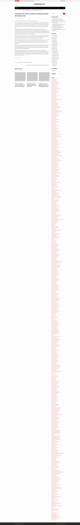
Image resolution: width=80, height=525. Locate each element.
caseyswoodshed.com (54, 368)
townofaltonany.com (54, 334)
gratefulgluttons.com (54, 246)
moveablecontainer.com (55, 141)
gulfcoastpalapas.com (54, 385)
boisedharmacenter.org (55, 237)
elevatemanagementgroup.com (56, 496)
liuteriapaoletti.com (54, 337)
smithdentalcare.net (54, 516)
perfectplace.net (53, 229)
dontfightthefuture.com (55, 164)
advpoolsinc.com (54, 363)
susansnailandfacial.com (55, 405)
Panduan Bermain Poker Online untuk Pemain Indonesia (24, 62)
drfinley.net (53, 498)
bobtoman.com (53, 123)
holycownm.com (53, 349)
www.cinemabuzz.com (54, 447)
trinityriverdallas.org (54, 227)
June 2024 (53, 62)
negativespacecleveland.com (55, 336)
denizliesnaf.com (54, 370)
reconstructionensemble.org (55, 345)
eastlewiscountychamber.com (56, 265)
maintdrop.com (53, 122)
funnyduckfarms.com (39, 4)
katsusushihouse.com (54, 287)
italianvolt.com (53, 181)
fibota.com (53, 468)
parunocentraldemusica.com (55, 470)
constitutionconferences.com (56, 371)
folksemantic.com (54, 178)
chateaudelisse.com (54, 133)
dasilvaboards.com (54, 268)
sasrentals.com (53, 204)
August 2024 (54, 59)
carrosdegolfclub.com (54, 154)
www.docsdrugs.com (54, 426)
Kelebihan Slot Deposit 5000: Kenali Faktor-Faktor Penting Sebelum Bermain (44, 85)
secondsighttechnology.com (55, 205)
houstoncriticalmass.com (55, 260)
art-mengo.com (53, 315)
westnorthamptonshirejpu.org (56, 136)
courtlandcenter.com (54, 356)
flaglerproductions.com (55, 272)
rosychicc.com (53, 241)
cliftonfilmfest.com (54, 168)
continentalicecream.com (55, 274)
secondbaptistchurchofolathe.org (56, 505)
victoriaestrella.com (54, 354)
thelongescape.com (54, 320)
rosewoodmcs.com (54, 449)
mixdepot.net (53, 448)
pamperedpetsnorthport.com (56, 190)
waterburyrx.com (54, 362)
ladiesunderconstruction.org (55, 147)
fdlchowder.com (53, 428)
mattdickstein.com (54, 397)
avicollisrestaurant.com (55, 358)
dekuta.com (53, 446)
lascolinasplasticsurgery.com (55, 432)
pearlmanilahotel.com (54, 121)
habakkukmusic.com (54, 400)
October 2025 (54, 45)
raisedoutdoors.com (54, 170)
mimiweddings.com (54, 514)
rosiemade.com (53, 191)
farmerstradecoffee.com (55, 392)
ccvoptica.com (53, 440)
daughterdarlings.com (54, 85)
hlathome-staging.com (54, 209)
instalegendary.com (54, 109)
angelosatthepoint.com (55, 364)
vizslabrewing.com (54, 183)
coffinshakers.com (54, 302)
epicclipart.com (53, 120)
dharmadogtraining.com (55, 509)
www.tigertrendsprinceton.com (56, 407)
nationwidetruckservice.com (55, 350)
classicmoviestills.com (54, 251)
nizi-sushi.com (53, 314)
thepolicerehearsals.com (55, 262)
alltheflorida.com (54, 483)
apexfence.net (53, 519)
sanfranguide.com (54, 257)
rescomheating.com (54, 512)
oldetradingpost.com (54, 146)
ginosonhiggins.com (54, 328)
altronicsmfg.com (54, 97)
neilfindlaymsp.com (54, 357)
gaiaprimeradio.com (54, 316)
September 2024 (54, 58)
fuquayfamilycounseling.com (55, 503)
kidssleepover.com (54, 100)
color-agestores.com (54, 238)
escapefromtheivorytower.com (56, 160)
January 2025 (54, 52)
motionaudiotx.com (54, 510)
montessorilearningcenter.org (56, 479)
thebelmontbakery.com (55, 104)
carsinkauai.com (53, 486)
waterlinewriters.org (54, 387)
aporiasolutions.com (54, 383)
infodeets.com (53, 86)
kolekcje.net (53, 224)
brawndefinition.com (54, 273)
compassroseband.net (54, 376)
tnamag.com (53, 379)
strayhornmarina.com (54, 271)
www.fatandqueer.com (54, 419)
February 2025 (54, 51)
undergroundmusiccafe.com (55, 517)
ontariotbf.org (53, 108)
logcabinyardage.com (54, 393)
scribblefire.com (53, 231)
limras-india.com (53, 80)
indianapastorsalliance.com (55, 365)
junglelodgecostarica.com (55, 322)
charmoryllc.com (54, 258)
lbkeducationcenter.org (55, 226)
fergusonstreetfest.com (55, 480)
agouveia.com (53, 504)
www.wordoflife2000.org (55, 175)
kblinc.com (53, 188)
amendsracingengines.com (55, 417)
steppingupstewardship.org (55, 439)
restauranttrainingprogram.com (56, 215)
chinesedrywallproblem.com (55, 340)
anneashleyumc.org (54, 420)
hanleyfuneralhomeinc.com (55, 195)
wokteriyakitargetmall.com (55, 210)
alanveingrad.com (54, 327)
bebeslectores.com (54, 148)
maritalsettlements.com (55, 330)
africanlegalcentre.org (54, 286)
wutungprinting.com (54, 329)
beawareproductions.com (55, 299)
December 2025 (54, 44)
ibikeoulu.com (53, 301)
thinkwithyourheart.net (55, 171)
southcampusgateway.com (55, 132)
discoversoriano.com (54, 253)
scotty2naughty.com (54, 295)
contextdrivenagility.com (55, 300)
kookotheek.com (54, 129)
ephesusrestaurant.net (54, 462)
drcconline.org (53, 359)
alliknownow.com (54, 264)
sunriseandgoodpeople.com (55, 338)
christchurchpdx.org (54, 278)
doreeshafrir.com (54, 296)
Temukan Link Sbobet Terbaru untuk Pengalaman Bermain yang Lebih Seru (20, 85)
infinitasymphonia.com (54, 285)
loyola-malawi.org (54, 240)
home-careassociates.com (55, 233)
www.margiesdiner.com (55, 427)
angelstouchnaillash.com (55, 199)
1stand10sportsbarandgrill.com (56, 197)
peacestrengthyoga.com (55, 413)
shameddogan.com (54, 389)
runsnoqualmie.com (54, 425)
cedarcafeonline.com (54, 90)
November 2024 (54, 55)
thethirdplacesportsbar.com (55, 461)
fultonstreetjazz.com (54, 139)
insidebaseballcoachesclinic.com (56, 484)
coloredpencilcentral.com (55, 167)
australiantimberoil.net (54, 149)
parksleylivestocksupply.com (55, 236)
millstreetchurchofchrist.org (55, 487)
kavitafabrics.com (54, 347)
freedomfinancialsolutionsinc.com (56, 414)
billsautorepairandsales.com (55, 476)
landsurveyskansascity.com (55, 421)
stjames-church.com (54, 294)
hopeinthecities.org (54, 245)
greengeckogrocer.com (55, 208)
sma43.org (53, 434)
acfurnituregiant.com (54, 91)
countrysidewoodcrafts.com (55, 106)
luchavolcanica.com (54, 348)
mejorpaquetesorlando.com (55, 196)
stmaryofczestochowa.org (55, 303)
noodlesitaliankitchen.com (55, 112)
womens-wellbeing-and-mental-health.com (58, 219)
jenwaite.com (53, 495)
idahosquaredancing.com (55, 176)
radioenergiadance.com (55, 128)
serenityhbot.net (53, 403)
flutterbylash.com (54, 491)
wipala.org (53, 239)
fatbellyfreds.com (54, 465)
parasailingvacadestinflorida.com (56, 488)
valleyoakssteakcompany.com (56, 366)
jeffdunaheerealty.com (54, 412)
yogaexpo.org (53, 232)
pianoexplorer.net (54, 456)
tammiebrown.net (54, 317)
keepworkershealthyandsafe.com (56, 111)
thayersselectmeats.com (55, 382)
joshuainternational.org (55, 404)
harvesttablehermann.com (55, 153)
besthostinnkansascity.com (55, 515)
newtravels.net (53, 101)
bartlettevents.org (54, 140)
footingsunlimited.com (54, 424)
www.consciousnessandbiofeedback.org (57, 453)
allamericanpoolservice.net (55, 216)
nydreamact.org (53, 113)
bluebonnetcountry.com (55, 119)
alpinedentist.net (54, 127)
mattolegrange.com (54, 321)
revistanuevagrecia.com (55, 293)
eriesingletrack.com (54, 189)
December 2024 (54, 54)
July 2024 (53, 61)
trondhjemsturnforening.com (56, 473)
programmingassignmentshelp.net (56, 99)
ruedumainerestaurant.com (55, 289)
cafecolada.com (53, 252)
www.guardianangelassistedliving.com (57, 472)
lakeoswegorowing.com (55, 502)
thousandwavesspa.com (55, 355)
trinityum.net (53, 459)
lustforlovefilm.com (54, 282)
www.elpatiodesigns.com (55, 466)
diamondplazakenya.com (55, 474)
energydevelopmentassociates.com (56, 155)
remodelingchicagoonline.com (56, 435)
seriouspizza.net (53, 375)
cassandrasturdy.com (54, 248)
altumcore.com (53, 377)
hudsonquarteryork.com (55, 467)
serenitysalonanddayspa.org (55, 88)
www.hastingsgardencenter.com (56, 455)
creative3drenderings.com (55, 391)
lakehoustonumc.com (54, 399)
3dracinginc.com (53, 259)
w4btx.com (53, 198)
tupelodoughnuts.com (54, 192)
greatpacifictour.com (54, 352)
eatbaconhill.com (54, 98)
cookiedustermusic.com (55, 344)
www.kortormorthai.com (55, 418)
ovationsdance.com (54, 222)
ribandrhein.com (54, 223)
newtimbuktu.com (54, 95)
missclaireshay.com (54, 79)
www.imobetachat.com (55, 396)
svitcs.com (53, 373)
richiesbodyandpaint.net (55, 83)
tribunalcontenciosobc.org (55, 266)
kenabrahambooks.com (55, 279)
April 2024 (53, 65)
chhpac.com (53, 508)
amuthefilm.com (53, 281)
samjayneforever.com (54, 481)
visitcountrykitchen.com (55, 324)
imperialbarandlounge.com (55, 169)
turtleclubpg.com (54, 351)
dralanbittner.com (54, 184)
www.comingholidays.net (55, 255)
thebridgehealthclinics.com (55, 386)
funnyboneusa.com (54, 343)
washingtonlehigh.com (54, 441)
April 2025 (53, 48)
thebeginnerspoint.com (55, 254)
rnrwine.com (53, 501)
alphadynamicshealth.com (55, 490)
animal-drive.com (54, 378)
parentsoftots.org (54, 390)
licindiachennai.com (54, 84)
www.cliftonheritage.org (55, 433)
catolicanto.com (53, 225)
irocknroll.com (53, 174)
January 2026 (54, 42)
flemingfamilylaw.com (54, 500)
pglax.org (52, 335)
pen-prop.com (53, 406)
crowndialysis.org (54, 213)
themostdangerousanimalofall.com (56, 261)
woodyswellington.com (55, 463)
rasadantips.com (54, 94)
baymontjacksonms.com (55, 333)
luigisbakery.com (54, 442)
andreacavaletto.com (54, 234)
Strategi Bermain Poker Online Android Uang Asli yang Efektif (31, 85)
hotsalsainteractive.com (55, 87)
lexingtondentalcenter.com (55, 211)
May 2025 (53, 47)
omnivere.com (53, 93)
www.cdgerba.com (54, 469)
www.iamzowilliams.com (55, 454)
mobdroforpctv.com (54, 247)
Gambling (53, 70)
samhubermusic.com (54, 518)
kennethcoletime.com (54, 308)
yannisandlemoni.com (54, 185)
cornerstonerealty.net (54, 452)
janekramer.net (53, 313)
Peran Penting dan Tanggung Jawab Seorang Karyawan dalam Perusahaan (37, 65)
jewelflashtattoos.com (54, 115)
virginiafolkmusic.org (54, 220)
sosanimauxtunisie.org (54, 125)
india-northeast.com (54, 162)
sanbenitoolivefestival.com (55, 250)
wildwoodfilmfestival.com (55, 135)
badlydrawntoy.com (54, 398)
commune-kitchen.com (55, 280)
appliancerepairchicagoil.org (55, 107)
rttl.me (52, 511)
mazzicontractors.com (54, 460)
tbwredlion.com (53, 475)
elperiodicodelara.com (54, 81)
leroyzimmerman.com (54, 497)
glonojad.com (53, 292)
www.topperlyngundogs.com (55, 410)
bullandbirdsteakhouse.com (55, 431)
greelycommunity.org (54, 288)
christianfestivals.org (54, 323)
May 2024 (53, 64)
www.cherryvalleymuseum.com (56, 143)
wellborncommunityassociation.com (57, 134)
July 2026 (53, 37)
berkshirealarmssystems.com (56, 182)
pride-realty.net (53, 489)
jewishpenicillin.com (54, 217)
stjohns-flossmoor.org (54, 342)
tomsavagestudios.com (55, 218)
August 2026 (54, 35)
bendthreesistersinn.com (55, 341)
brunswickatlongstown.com (55, 310)
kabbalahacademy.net (54, 201)
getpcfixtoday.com (54, 116)
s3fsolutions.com (54, 157)
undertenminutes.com (54, 92)
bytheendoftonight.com (55, 244)
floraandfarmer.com (54, 156)
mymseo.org (53, 507)
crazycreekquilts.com (54, 275)
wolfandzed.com (53, 445)
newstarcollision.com (54, 203)
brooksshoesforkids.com (55, 380)
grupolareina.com (54, 142)
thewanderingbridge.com (55, 306)
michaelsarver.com (54, 206)
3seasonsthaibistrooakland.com (56, 230)
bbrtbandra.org (53, 118)
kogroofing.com (53, 126)
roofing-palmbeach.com (55, 163)
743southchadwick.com (55, 161)
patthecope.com (53, 372)
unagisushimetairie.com (55, 114)
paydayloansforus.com (54, 102)
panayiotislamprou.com (55, 130)
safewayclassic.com (54, 105)
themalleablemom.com (55, 307)
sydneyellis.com (53, 212)
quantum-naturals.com (55, 477)
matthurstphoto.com (54, 482)
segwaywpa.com (53, 384)
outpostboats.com (54, 243)
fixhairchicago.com (54, 369)
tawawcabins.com (54, 177)
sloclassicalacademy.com (55, 267)
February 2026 (54, 41)
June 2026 (53, 38)
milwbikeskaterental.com (55, 331)
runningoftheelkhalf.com (55, 411)
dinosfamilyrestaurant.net (55, 150)
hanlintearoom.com (54, 493)
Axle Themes (63, 523)
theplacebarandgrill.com (55, 361)
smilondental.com (54, 202)
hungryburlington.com (54, 309)
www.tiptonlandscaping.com (55, 438)
